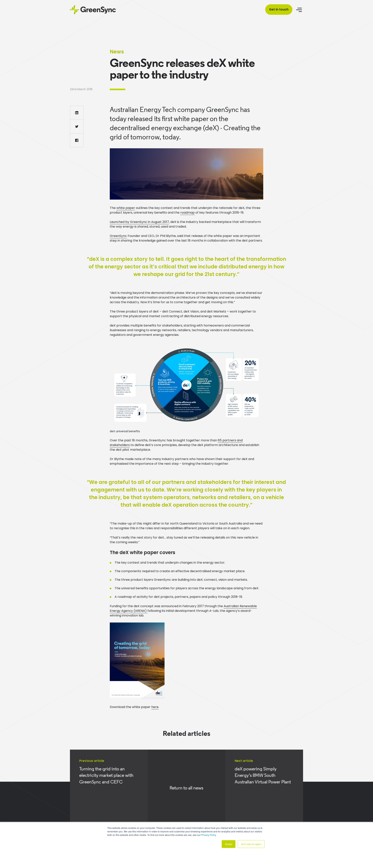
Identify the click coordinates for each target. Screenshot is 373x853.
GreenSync (118, 236)
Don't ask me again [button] (251, 844)
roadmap (187, 212)
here (155, 707)
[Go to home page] (93, 9)
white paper (125, 208)
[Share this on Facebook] (77, 140)
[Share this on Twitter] (77, 126)
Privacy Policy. (208, 834)
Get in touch (278, 9)
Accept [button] (228, 844)
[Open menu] (299, 9)
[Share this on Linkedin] (77, 113)
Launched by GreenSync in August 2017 (139, 222)
